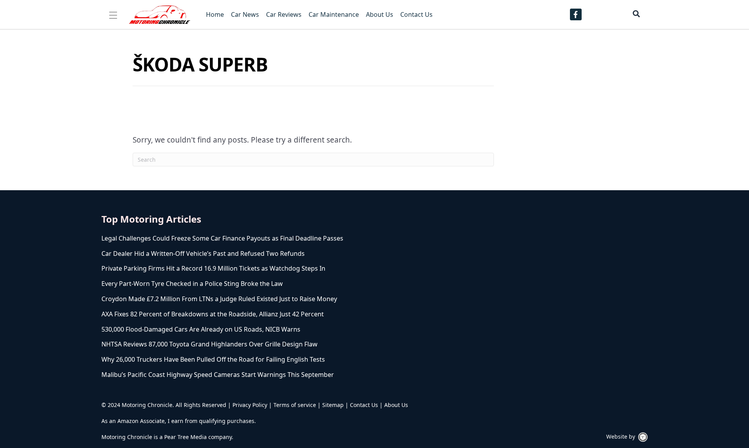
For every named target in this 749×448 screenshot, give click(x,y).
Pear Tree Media (185, 437)
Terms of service (294, 405)
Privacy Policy (250, 405)
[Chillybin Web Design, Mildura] (643, 437)
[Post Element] (278, 238)
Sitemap (333, 405)
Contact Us (364, 405)
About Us (396, 405)
